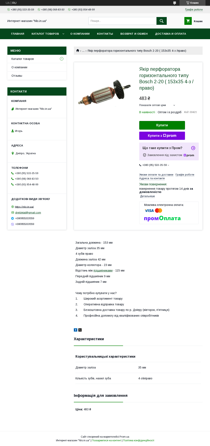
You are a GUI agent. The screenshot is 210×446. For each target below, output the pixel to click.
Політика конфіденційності (138, 440)
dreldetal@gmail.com (28, 212)
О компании (80, 33)
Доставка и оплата (170, 33)
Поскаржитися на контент (106, 440)
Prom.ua (124, 436)
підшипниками (103, 270)
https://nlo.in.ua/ (24, 206)
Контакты (105, 33)
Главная (17, 33)
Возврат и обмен (134, 33)
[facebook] (75, 330)
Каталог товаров (45, 33)
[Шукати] (161, 21)
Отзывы (16, 75)
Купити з (155, 135)
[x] (80, 330)
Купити (162, 125)
